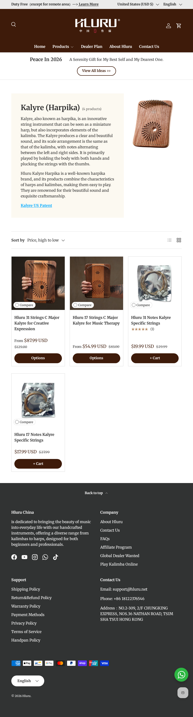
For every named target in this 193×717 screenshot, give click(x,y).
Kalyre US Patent (36, 205)
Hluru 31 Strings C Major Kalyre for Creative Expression (36, 323)
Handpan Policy (25, 640)
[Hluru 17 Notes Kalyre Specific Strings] (38, 400)
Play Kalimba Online (119, 564)
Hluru (26, 696)
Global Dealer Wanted (119, 555)
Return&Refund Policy (31, 597)
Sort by (17, 240)
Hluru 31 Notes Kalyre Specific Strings (151, 320)
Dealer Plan (91, 46)
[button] (179, 26)
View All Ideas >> (96, 71)
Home (39, 46)
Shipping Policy (25, 589)
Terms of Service (26, 631)
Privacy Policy (23, 623)
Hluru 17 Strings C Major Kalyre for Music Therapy (96, 320)
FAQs (105, 538)
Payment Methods (27, 614)
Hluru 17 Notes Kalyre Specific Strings (34, 437)
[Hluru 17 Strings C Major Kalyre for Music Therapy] (96, 283)
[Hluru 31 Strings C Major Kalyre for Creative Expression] (38, 283)
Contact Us (149, 46)
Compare (26, 305)
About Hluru (120, 46)
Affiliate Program (116, 547)
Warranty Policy (25, 606)
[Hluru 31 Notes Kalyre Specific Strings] (154, 283)
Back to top (94, 493)
